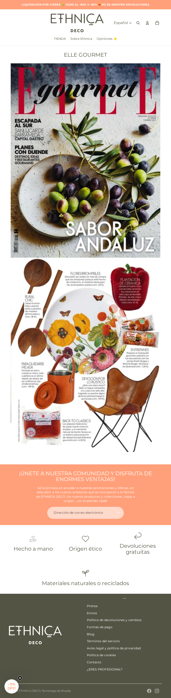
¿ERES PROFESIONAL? (104, 669)
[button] (11, 686)
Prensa (92, 606)
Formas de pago (99, 627)
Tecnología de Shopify (56, 690)
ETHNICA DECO (30, 690)
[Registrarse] (118, 513)
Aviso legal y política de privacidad (114, 648)
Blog (90, 634)
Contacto (94, 662)
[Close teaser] (20, 678)
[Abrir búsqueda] (138, 23)
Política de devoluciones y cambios (114, 620)
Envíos (92, 613)
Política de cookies (101, 655)
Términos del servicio (103, 641)
